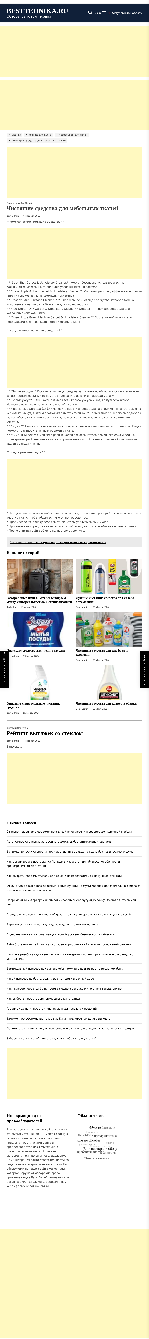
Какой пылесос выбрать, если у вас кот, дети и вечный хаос (50, 978)
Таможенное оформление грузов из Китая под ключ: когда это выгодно (58, 1018)
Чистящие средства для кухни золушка (36, 650)
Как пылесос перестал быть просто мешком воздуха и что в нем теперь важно (64, 988)
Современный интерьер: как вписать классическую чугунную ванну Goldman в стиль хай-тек (72, 902)
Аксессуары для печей (19, 203)
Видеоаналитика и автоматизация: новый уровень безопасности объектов (61, 934)
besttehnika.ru (37, 10)
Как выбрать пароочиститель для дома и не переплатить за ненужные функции (64, 876)
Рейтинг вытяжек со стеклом (45, 733)
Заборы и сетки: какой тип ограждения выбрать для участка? (52, 1038)
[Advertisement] (74, 51)
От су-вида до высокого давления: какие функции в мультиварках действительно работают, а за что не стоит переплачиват (74, 888)
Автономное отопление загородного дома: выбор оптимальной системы (59, 841)
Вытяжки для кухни (17, 728)
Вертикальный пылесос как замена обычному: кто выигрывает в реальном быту (65, 968)
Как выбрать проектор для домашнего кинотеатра (43, 998)
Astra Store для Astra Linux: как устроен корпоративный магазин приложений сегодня (69, 944)
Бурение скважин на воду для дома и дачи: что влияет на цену (52, 924)
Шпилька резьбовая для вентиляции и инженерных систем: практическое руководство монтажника (70, 956)
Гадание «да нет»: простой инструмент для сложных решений (52, 1008)
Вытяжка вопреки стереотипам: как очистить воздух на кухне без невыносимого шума (70, 851)
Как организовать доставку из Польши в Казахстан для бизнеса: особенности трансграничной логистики (63, 864)
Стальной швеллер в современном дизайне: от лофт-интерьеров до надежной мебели (69, 831)
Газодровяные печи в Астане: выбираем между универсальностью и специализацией (69, 914)
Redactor (11, 607)
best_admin (13, 215)
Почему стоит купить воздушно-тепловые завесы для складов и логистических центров (71, 1028)
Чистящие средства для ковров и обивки (106, 703)
